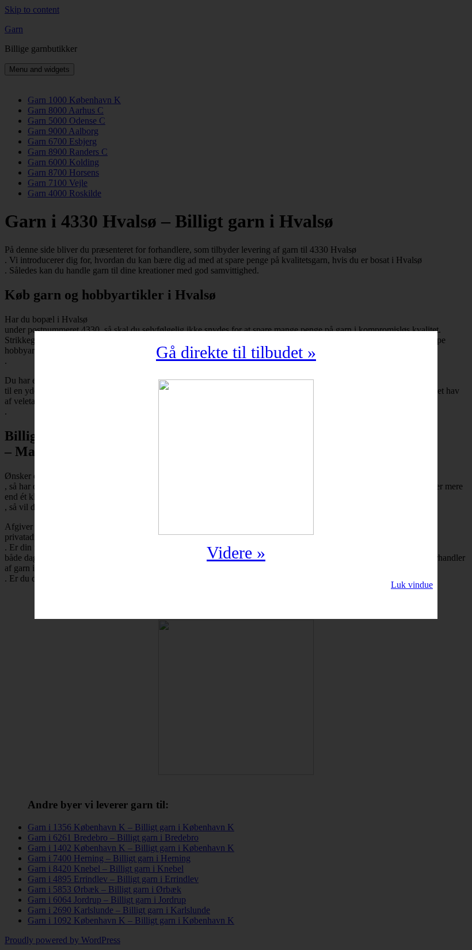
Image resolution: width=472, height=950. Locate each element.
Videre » (236, 552)
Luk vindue (412, 585)
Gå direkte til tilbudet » (236, 352)
